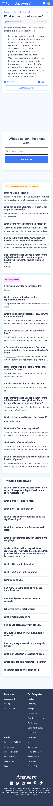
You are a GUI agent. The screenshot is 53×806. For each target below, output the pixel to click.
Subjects (7, 12)
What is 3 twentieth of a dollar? (19, 564)
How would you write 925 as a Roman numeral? (22, 600)
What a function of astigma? (23, 16)
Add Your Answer (26, 88)
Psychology (32, 723)
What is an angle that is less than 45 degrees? (25, 654)
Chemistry (32, 704)
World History (33, 713)
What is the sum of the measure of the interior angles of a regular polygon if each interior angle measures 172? (26, 490)
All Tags (7, 704)
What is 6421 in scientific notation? (20, 572)
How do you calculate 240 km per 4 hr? (22, 624)
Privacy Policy (33, 756)
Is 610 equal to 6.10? (13, 580)
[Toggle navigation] (3, 3)
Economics (32, 733)
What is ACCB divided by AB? (17, 617)
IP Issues (31, 771)
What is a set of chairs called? (18, 508)
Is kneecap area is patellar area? (19, 609)
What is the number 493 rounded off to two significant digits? (24, 518)
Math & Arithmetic (24, 12)
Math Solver (9, 761)
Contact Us (32, 747)
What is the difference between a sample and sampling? (25, 539)
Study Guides (9, 756)
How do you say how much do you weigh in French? (24, 644)
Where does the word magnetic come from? (25, 661)
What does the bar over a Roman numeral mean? (24, 528)
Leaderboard (9, 699)
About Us (31, 742)
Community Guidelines (13, 742)
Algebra (31, 699)
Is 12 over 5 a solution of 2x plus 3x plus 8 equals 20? (24, 634)
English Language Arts (37, 718)
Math (14, 12)
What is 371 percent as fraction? (19, 500)
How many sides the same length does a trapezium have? (23, 589)
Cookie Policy (33, 766)
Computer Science (35, 728)
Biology (31, 708)
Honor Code (9, 747)
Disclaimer (32, 761)
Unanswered (9, 708)
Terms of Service (34, 752)
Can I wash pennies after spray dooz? (21, 669)
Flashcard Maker (11, 752)
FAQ (6, 766)
